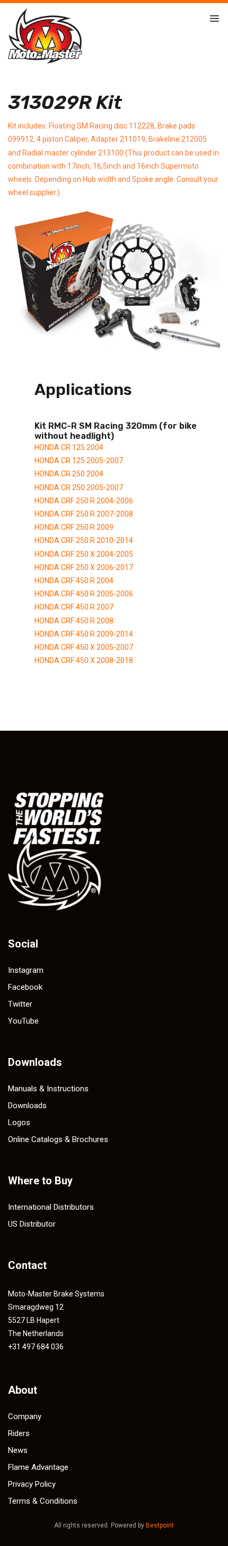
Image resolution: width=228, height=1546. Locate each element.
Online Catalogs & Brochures (58, 1139)
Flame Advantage (38, 1467)
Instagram (25, 970)
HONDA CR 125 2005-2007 (78, 460)
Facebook (25, 987)
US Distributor (32, 1224)
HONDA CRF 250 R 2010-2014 (83, 540)
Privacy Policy (32, 1484)
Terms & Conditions (42, 1501)
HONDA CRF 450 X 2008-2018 (83, 660)
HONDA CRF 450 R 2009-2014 (83, 634)
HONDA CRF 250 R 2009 (73, 527)
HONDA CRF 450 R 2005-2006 (83, 594)
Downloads (27, 1105)
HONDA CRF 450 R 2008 (73, 620)
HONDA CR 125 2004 (68, 447)
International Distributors (51, 1207)
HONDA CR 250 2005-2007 (78, 487)
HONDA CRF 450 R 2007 (73, 607)
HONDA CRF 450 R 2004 (73, 580)
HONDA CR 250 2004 (68, 474)
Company (24, 1416)
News (18, 1450)
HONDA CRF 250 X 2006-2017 (83, 567)
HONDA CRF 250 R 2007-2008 (83, 514)
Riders (19, 1433)
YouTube (23, 1021)
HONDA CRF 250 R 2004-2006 (83, 500)
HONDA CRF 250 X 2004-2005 (83, 554)
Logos (19, 1122)
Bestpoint (160, 1525)
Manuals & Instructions (48, 1088)
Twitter (20, 1004)
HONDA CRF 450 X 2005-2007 (83, 647)
